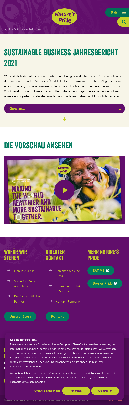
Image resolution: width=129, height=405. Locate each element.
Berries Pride (103, 283)
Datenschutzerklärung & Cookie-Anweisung (63, 399)
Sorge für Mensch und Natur (26, 283)
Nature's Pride (64, 17)
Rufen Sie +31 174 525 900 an (68, 288)
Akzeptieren (105, 390)
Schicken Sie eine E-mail (68, 273)
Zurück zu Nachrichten (25, 29)
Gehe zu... (17, 108)
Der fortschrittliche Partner (27, 299)
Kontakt (57, 316)
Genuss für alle (24, 271)
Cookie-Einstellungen (47, 390)
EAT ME (99, 271)
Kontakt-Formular (68, 301)
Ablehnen (76, 390)
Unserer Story (20, 316)
